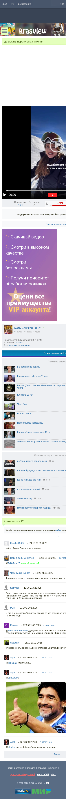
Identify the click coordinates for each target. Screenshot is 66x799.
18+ (62, 4)
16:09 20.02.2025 (33, 643)
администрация (16, 768)
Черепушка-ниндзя (20, 573)
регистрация (24, 4)
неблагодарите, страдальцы (32, 461)
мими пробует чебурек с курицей (34, 508)
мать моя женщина (27, 328)
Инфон (39, 783)
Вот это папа (24, 413)
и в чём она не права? (28, 367)
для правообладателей (22, 774)
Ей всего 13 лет (25, 395)
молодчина (24, 345)
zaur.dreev (13, 677)
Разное (19, 342)
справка (42, 768)
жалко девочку (24, 498)
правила (31, 768)
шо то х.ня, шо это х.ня (29, 480)
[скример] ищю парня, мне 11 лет (34, 432)
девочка (13, 345)
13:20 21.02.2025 (44, 573)
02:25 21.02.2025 (32, 625)
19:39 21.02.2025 (47, 558)
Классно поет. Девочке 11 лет (32, 376)
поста (29, 332)
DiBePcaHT (14, 563)
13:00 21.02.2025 (32, 588)
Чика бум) (22, 404)
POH (12, 608)
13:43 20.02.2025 (29, 742)
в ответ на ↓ (49, 625)
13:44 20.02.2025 (29, 672)
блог (53, 774)
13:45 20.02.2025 (29, 657)
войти (58, 530)
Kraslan (14, 625)
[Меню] (4, 31)
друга (37, 332)
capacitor (14, 643)
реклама (52, 768)
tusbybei (14, 588)
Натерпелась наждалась (30, 423)
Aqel (12, 657)
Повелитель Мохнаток (22, 558)
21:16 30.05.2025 (38, 543)
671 (20, 205)
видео (19, 332)
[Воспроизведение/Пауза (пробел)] (5, 194)
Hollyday (12, 663)
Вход (4, 4)
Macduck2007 (17, 543)
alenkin (11, 747)
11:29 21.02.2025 (29, 608)
